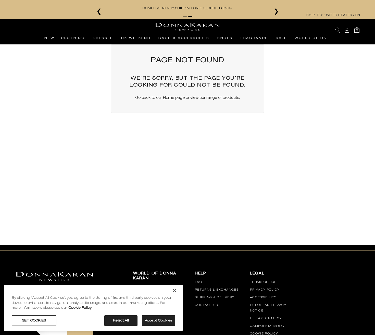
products (231, 97)
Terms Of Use (263, 281)
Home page (174, 97)
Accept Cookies (158, 320)
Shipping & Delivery (214, 297)
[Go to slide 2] (190, 16)
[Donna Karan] (187, 25)
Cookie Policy (264, 333)
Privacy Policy (264, 289)
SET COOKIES (34, 320)
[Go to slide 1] (185, 16)
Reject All (121, 320)
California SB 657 (267, 325)
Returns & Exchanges (217, 289)
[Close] (174, 290)
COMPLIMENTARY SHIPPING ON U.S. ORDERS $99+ (244, 8)
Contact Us (206, 304)
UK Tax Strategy (266, 318)
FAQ (198, 281)
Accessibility (263, 297)
